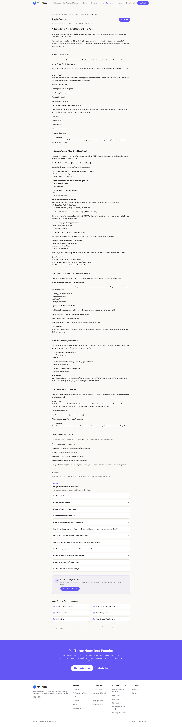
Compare (76, 701)
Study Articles (117, 703)
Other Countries (98, 704)
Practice (126, 19)
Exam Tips (115, 699)
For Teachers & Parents (70, 3)
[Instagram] (39, 697)
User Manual (77, 708)
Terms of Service (143, 721)
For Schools (84, 3)
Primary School (73, 14)
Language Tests (98, 701)
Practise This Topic (71, 589)
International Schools (99, 693)
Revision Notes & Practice (59, 14)
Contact (120, 3)
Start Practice (143, 3)
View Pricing (103, 668)
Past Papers (116, 695)
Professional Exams (99, 697)
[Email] (34, 697)
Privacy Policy (130, 721)
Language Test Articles (119, 713)
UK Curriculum (97, 689)
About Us (135, 689)
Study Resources (107, 3)
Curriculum (94, 3)
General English (84, 14)
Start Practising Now (82, 668)
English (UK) (131, 3)
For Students (57, 3)
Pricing (75, 704)
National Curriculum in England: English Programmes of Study (71, 476)
